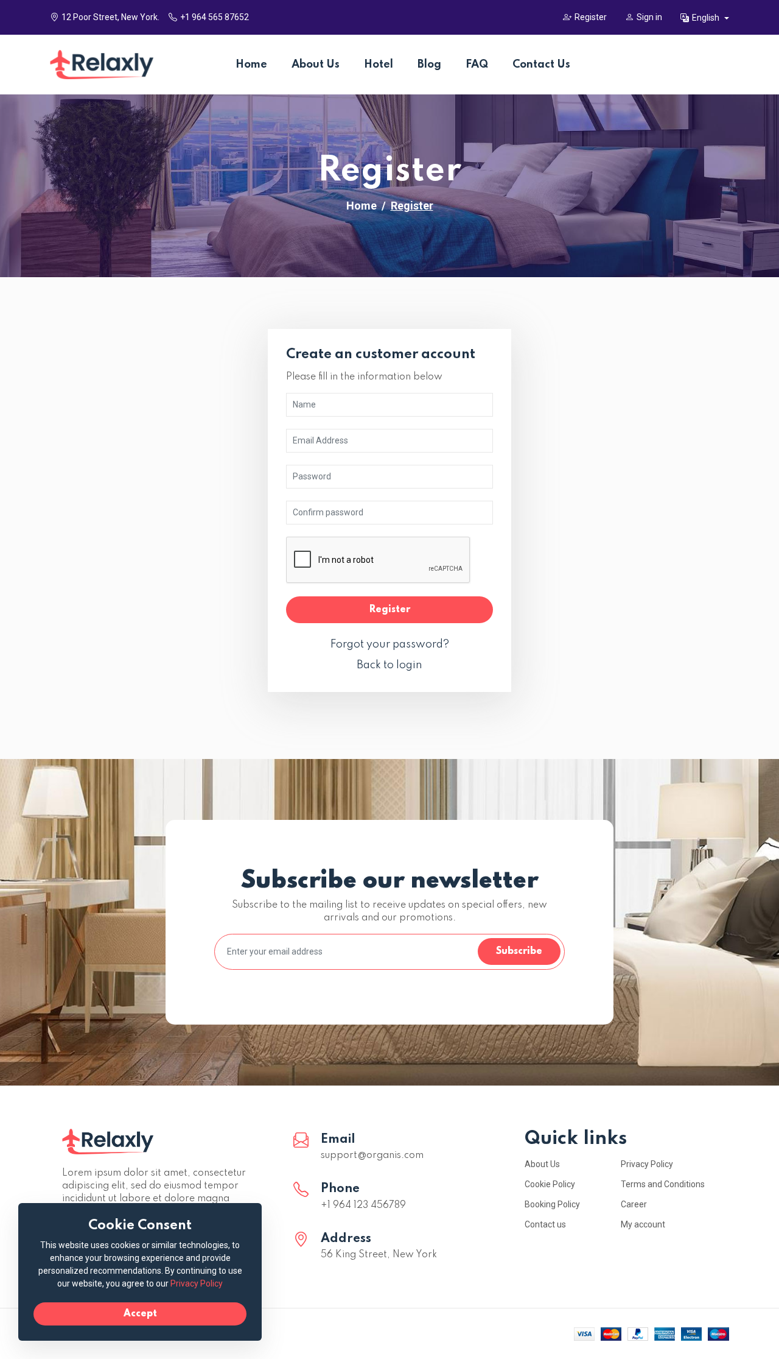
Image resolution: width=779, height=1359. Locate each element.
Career (634, 1204)
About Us (316, 64)
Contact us (545, 1224)
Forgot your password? (389, 644)
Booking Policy (552, 1204)
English (706, 17)
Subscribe (519, 951)
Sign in (649, 17)
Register (591, 17)
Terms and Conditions (663, 1184)
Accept (140, 1314)
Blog (429, 64)
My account (643, 1224)
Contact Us (541, 64)
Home (251, 64)
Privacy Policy (647, 1164)
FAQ (477, 64)
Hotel (378, 64)
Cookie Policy (550, 1184)
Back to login (389, 665)
